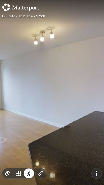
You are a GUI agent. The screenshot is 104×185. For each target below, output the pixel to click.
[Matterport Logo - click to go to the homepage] (20, 7)
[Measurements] (40, 173)
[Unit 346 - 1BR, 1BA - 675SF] (52, 92)
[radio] (7, 173)
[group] (18, 173)
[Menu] (96, 173)
